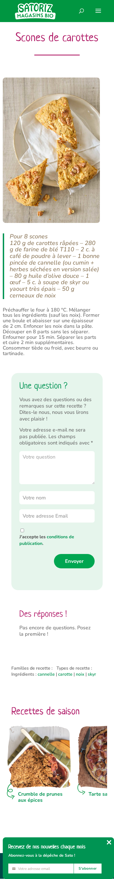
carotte (65, 674)
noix (80, 674)
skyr (92, 674)
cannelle (46, 674)
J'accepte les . (46, 540)
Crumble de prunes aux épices (40, 797)
